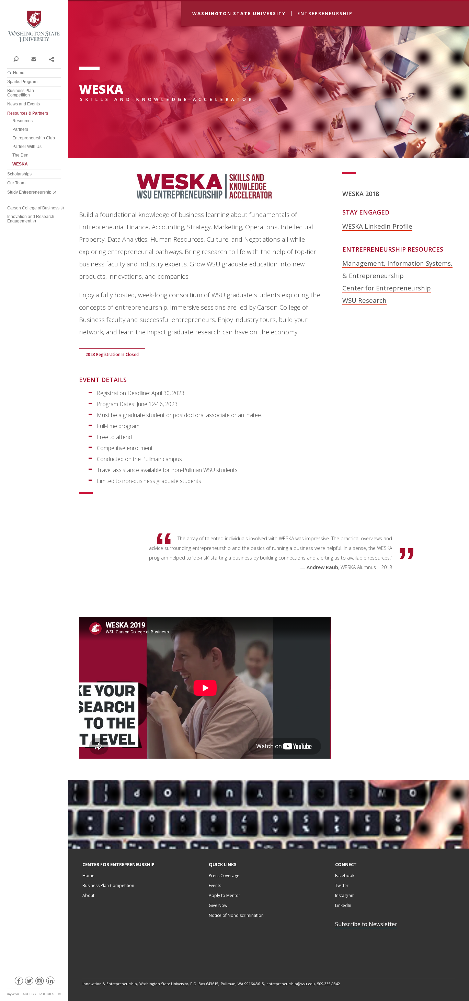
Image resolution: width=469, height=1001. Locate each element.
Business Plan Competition (20, 92)
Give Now (218, 905)
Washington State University (34, 26)
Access (29, 994)
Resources (22, 120)
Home (18, 72)
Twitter (341, 885)
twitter (29, 982)
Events (215, 885)
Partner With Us (27, 146)
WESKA (20, 164)
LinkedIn (343, 905)
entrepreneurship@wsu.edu (290, 983)
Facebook (344, 875)
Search (16, 58)
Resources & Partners (27, 113)
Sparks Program (22, 81)
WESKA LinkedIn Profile (377, 226)
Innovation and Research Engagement (30, 218)
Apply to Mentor (224, 895)
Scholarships (19, 174)
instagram (39, 982)
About (88, 895)
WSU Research (364, 300)
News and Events (23, 104)
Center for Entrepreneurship (386, 288)
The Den (20, 155)
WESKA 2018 (360, 193)
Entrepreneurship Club (33, 138)
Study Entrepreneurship (29, 192)
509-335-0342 (328, 983)
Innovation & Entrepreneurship (109, 983)
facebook (18, 982)
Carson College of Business (33, 208)
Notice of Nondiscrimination (236, 915)
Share (51, 58)
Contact (33, 58)
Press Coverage (224, 875)
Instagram (345, 895)
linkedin (50, 982)
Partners (20, 129)
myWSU (13, 994)
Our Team (16, 183)
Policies (46, 994)
